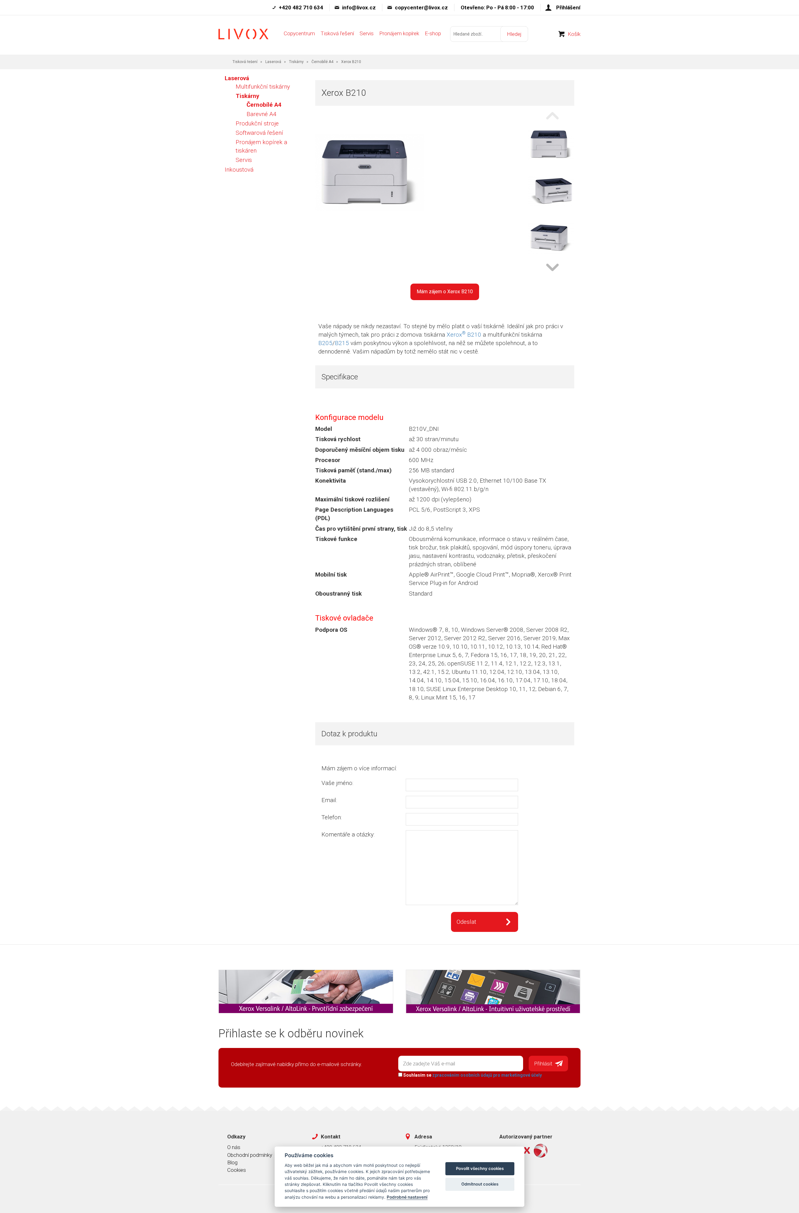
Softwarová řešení (259, 132)
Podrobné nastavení (407, 1197)
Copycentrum (299, 33)
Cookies (236, 1170)
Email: (329, 800)
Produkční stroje (257, 123)
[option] (550, 144)
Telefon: (331, 817)
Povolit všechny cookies (480, 1168)
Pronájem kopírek (399, 33)
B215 (342, 343)
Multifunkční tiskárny (263, 86)
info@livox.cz (359, 7)
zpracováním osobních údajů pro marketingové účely (487, 1075)
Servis (367, 33)
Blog (232, 1162)
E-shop (433, 33)
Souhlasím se (472, 1075)
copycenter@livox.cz (421, 7)
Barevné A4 (262, 114)
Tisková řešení (337, 33)
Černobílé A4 (322, 62)
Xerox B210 (464, 334)
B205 (325, 343)
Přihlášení (568, 7)
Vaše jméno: (337, 783)
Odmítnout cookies (479, 1183)
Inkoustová (239, 169)
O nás (233, 1147)
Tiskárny (296, 62)
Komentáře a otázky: (348, 834)
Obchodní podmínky (249, 1155)
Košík (574, 34)
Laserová (273, 62)
